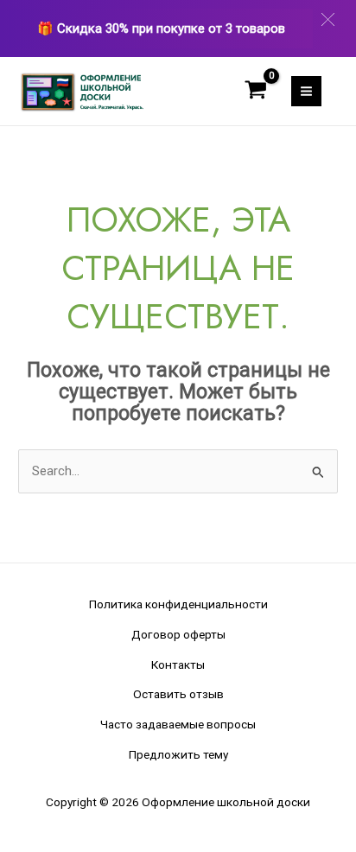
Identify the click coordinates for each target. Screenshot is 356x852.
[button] (328, 19)
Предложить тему (178, 754)
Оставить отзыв (178, 694)
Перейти (222, 28)
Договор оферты (178, 634)
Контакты (178, 664)
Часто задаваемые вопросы (178, 724)
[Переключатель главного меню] (306, 91)
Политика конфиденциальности (178, 604)
